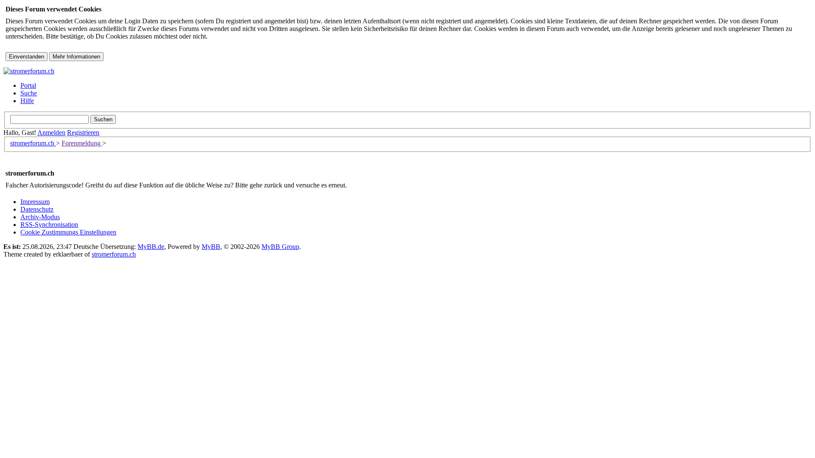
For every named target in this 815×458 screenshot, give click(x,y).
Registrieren (83, 132)
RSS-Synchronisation (49, 224)
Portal (28, 85)
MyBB (211, 246)
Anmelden (51, 132)
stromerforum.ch (33, 143)
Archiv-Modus (40, 217)
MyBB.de (151, 246)
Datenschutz (36, 209)
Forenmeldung (82, 143)
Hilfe (27, 100)
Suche (28, 93)
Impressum (35, 201)
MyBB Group (280, 246)
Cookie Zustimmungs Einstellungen (68, 232)
